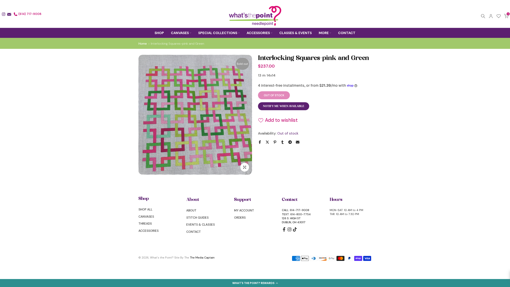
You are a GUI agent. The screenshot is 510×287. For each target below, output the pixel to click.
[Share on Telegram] (290, 142)
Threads (145, 224)
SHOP (159, 33)
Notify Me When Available (283, 106)
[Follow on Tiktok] (295, 230)
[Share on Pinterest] (275, 142)
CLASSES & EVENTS (295, 33)
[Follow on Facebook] (284, 230)
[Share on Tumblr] (282, 142)
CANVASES (180, 33)
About (191, 210)
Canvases (146, 217)
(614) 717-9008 (29, 14)
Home (142, 43)
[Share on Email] (297, 142)
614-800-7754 (300, 214)
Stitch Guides (197, 218)
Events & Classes (200, 225)
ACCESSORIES (258, 33)
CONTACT (346, 33)
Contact (193, 232)
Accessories (148, 231)
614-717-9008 (299, 210)
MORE (324, 33)
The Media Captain (202, 257)
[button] (255, 283)
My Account (244, 210)
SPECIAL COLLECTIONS (217, 33)
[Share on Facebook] (260, 142)
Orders (240, 218)
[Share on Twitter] (267, 142)
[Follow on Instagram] (289, 230)
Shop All (145, 209)
